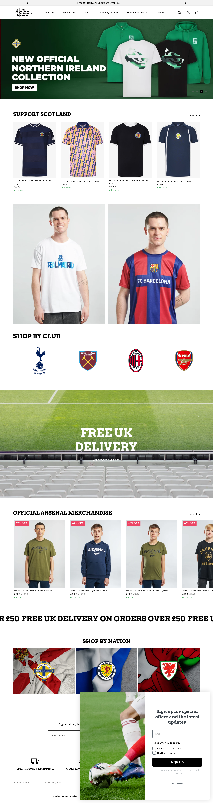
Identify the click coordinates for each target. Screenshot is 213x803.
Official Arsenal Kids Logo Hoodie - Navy (88, 591)
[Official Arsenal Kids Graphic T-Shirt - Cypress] (151, 554)
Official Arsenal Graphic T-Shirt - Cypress (33, 591)
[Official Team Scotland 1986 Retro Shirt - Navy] (34, 150)
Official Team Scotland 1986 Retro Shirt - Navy (32, 182)
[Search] (179, 12)
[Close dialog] (205, 696)
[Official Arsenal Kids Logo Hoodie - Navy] (95, 554)
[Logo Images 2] (99, 360)
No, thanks (177, 783)
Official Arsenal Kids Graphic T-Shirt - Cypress (147, 591)
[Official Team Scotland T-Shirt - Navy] (178, 150)
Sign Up (177, 762)
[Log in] (188, 12)
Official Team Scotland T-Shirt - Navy (174, 181)
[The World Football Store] (24, 12)
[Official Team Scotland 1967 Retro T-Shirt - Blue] (130, 150)
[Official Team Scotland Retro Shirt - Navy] (82, 150)
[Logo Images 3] (147, 360)
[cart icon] (197, 12)
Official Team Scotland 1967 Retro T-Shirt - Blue (128, 182)
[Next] (194, 555)
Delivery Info (54, 782)
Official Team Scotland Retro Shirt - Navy (80, 181)
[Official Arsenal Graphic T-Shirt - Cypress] (39, 554)
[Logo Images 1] (51, 360)
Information (23, 782)
